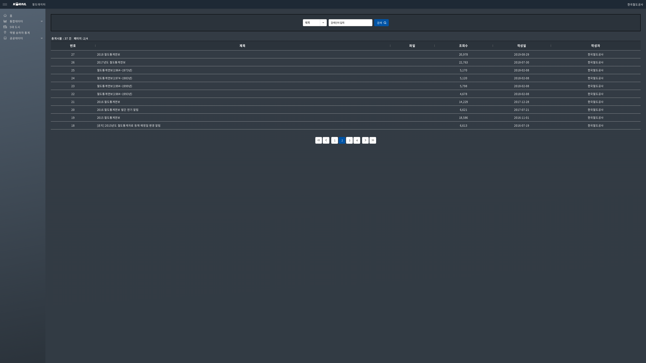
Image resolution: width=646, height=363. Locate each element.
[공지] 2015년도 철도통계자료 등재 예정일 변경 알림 (129, 125)
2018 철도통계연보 (108, 54)
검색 (379, 23)
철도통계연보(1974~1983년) (114, 78)
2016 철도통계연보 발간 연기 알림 (118, 110)
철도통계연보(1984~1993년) (114, 94)
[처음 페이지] (318, 140)
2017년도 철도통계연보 (111, 62)
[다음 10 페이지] (365, 140)
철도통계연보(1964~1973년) (114, 70)
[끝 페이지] (372, 140)
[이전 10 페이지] (326, 140)
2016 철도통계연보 (108, 102)
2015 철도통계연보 (108, 117)
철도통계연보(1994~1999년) (114, 86)
